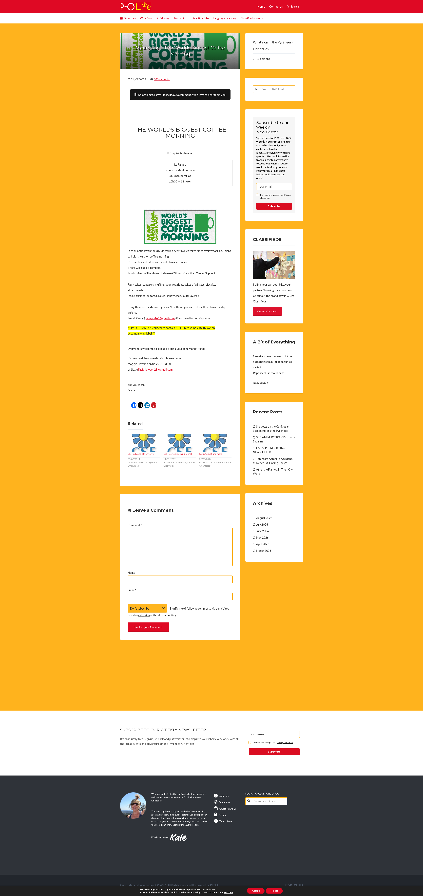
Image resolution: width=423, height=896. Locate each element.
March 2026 (263, 550)
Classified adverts (251, 18)
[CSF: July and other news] (144, 443)
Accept (256, 890)
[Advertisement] (180, 671)
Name (132, 572)
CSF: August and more (210, 453)
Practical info (200, 18)
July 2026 (262, 524)
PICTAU (215, 885)
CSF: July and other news (141, 453)
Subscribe (274, 206)
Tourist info (181, 18)
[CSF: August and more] (215, 443)
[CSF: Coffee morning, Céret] (179, 443)
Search (294, 6)
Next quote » (261, 382)
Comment (135, 525)
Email (132, 590)
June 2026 (262, 531)
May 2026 (262, 537)
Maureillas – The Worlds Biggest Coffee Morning (180, 51)
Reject (274, 890)
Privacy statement (285, 742)
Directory (130, 18)
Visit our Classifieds (267, 311)
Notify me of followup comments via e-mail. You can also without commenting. (178, 612)
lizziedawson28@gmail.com (155, 369)
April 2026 (262, 544)
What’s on (146, 18)
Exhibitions (263, 58)
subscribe (144, 615)
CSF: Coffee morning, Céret (177, 453)
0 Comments (162, 79)
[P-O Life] (136, 6)
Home (261, 6)
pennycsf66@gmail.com (160, 318)
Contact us (276, 6)
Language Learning (224, 18)
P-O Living (163, 18)
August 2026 (264, 518)
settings (228, 892)
